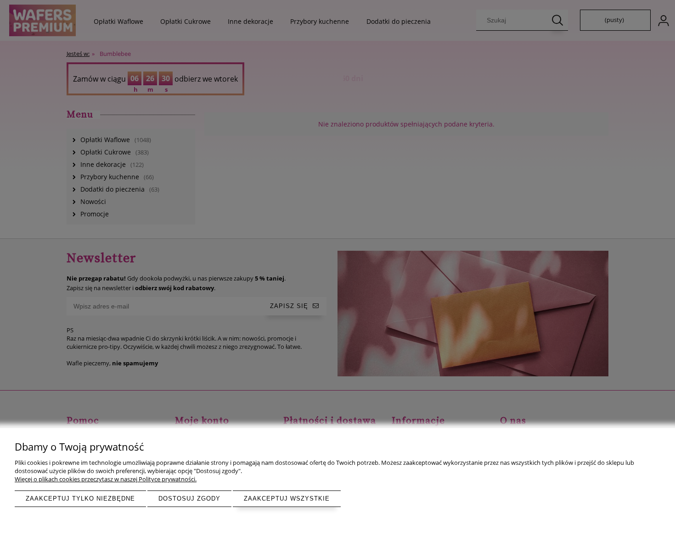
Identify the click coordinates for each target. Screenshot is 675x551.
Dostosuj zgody (189, 498)
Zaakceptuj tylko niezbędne (80, 498)
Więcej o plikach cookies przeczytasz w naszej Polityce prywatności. (106, 479)
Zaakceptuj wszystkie (287, 498)
